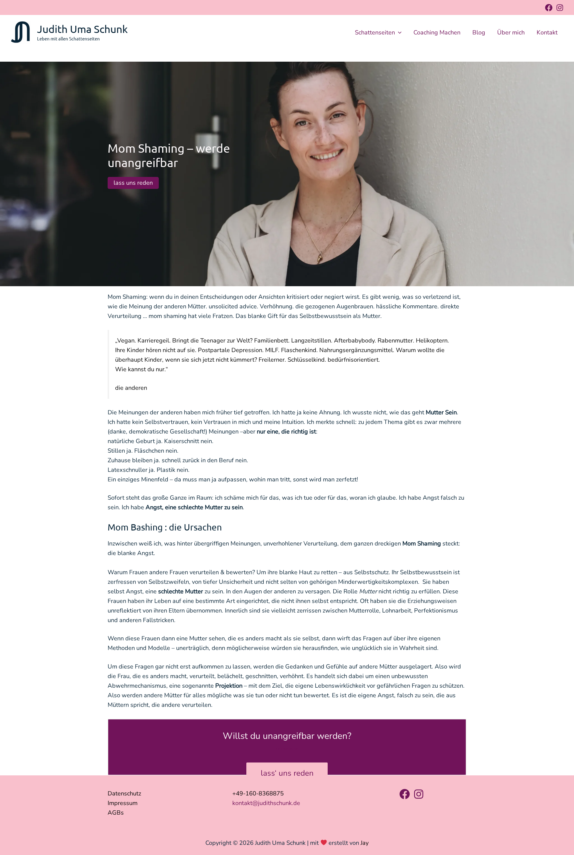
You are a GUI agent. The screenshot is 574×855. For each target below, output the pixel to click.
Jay (365, 843)
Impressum (123, 803)
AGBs (116, 813)
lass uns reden (133, 183)
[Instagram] (560, 7)
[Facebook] (548, 7)
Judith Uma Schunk (82, 29)
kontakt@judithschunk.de (266, 803)
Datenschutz (124, 793)
